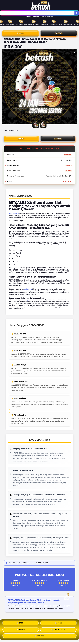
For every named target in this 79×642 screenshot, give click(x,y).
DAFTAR (58, 33)
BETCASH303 (14, 213)
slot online (28, 289)
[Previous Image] (3, 87)
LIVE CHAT (40, 635)
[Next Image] (75, 87)
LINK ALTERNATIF (59, 629)
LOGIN (20, 33)
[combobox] (37, 13)
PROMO (22, 623)
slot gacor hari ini (30, 300)
